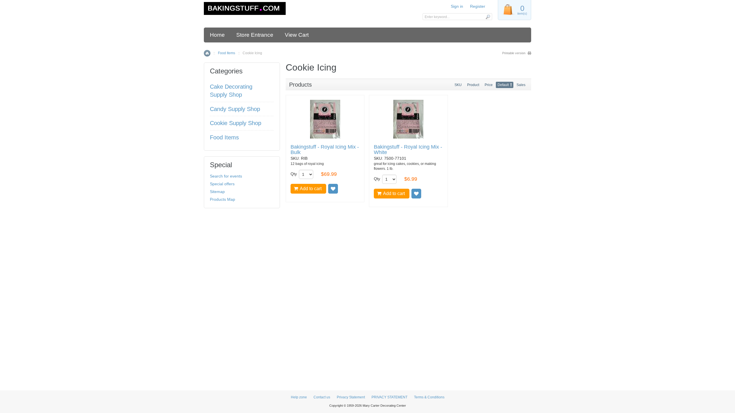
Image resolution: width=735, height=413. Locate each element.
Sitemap (217, 191)
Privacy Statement (351, 397)
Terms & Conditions (429, 397)
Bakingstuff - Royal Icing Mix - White (408, 149)
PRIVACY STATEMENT (389, 397)
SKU (458, 85)
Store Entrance (254, 35)
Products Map (222, 199)
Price (489, 85)
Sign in (457, 6)
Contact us (322, 397)
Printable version (513, 53)
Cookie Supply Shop (235, 123)
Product (473, 85)
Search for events (226, 176)
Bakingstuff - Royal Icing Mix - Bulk (325, 149)
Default (503, 85)
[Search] (487, 16)
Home (217, 35)
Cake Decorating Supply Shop (231, 90)
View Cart (297, 35)
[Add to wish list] (333, 189)
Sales (521, 85)
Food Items (226, 53)
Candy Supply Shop (235, 109)
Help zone (299, 397)
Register (477, 6)
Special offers (222, 184)
